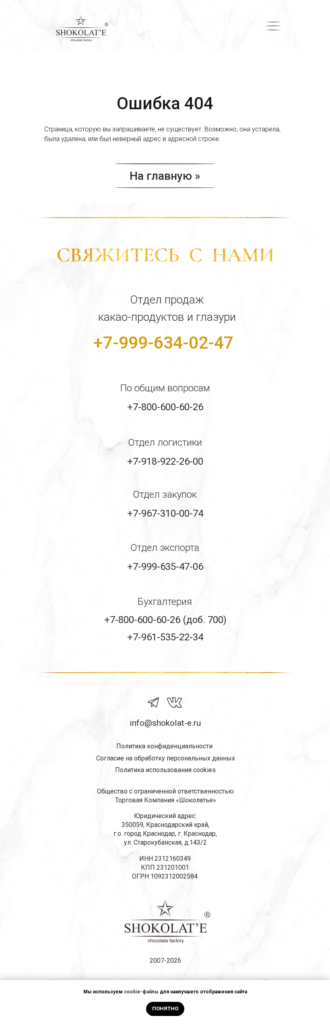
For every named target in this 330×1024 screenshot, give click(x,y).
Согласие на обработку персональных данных (165, 758)
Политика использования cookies (165, 770)
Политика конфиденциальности (164, 746)
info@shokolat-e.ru (165, 723)
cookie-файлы (141, 992)
